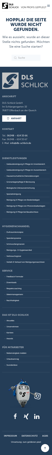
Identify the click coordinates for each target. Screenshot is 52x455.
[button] (48, 6)
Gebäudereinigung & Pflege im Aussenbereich (26, 170)
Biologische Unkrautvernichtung (20, 188)
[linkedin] (37, 416)
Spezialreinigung (13, 194)
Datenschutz (30, 436)
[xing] (26, 416)
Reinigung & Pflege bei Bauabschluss (22, 212)
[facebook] (15, 416)
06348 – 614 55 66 (17, 135)
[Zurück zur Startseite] (24, 6)
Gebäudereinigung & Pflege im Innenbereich (25, 164)
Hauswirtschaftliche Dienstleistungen (22, 176)
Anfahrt (16, 118)
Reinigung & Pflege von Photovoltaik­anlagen (25, 206)
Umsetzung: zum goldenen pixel (26, 442)
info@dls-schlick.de (20, 143)
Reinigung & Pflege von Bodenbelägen (23, 200)
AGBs (45, 436)
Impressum (10, 436)
